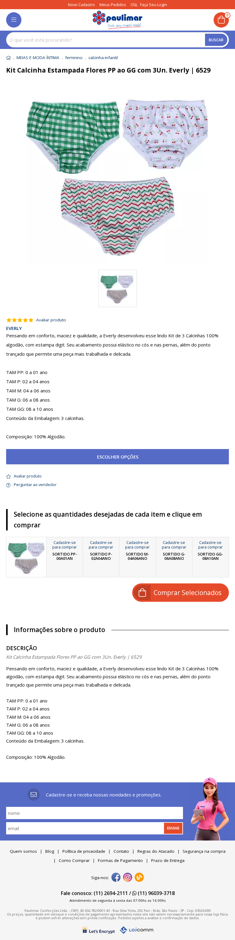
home (8, 57)
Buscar (216, 40)
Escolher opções (117, 457)
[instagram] (127, 878)
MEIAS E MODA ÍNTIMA (38, 57)
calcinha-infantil (103, 57)
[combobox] (117, 39)
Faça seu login (153, 4)
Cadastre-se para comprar (64, 545)
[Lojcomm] (136, 930)
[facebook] (116, 878)
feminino (74, 57)
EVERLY (14, 328)
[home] (118, 20)
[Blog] (139, 878)
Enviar (173, 828)
